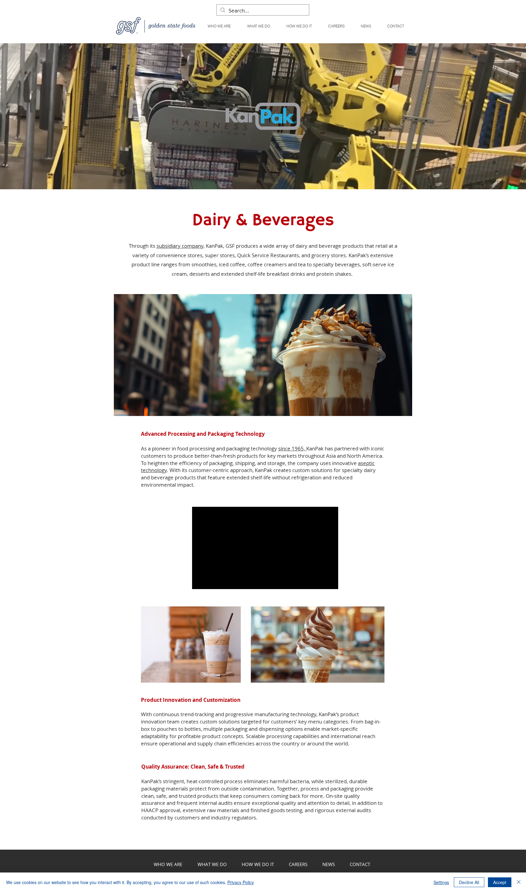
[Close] (518, 882)
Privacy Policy (240, 882)
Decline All (469, 882)
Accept (499, 882)
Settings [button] (441, 882)
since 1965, (292, 448)
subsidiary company (179, 245)
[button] (258, 26)
